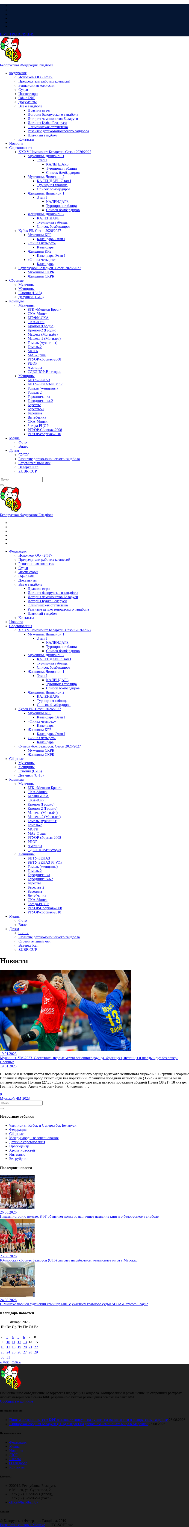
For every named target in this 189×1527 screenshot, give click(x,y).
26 (19, 1352)
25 (13, 1352)
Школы (15, 1459)
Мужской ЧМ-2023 (15, 1098)
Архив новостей (22, 1150)
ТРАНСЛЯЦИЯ (17, 34)
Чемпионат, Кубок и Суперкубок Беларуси (43, 1125)
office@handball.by (23, 1502)
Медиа (14, 1446)
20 (25, 1347)
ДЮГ (13, 1455)
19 (19, 1347)
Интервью (17, 1154)
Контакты (17, 1467)
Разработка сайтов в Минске (22, 1525)
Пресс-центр (19, 1146)
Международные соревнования (34, 1138)
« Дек (4, 1362)
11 (13, 1342)
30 (2, 1357)
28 (30, 1352)
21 (30, 1347)
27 (25, 1352)
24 (8, 1352)
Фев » (16, 1362)
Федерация (18, 1129)
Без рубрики (19, 1159)
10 (8, 1342)
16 (2, 1347)
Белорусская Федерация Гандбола (26, 65)
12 (19, 1342)
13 (25, 1342)
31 (8, 1357)
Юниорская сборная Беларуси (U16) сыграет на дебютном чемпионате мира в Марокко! (78, 1424)
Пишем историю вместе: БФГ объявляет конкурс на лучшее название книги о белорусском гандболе (88, 1420)
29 (36, 1352)
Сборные (16, 1134)
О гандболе (18, 1463)
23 (2, 1352)
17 (8, 1347)
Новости (16, 1451)
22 (36, 1347)
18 (13, 1347)
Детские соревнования (27, 1142)
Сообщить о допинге (16, 1401)
